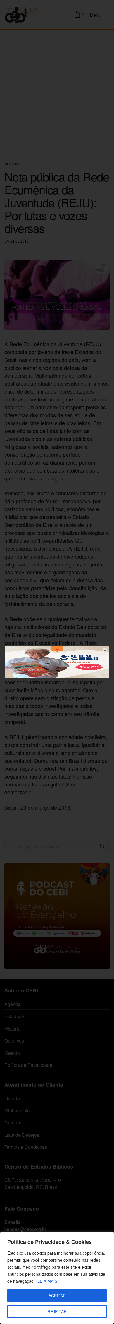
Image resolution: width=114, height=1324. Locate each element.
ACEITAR (57, 1296)
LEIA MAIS (47, 1281)
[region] (57, 1278)
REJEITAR (57, 1311)
